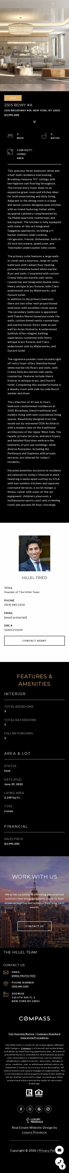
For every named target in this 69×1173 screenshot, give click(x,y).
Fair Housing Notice (21, 1033)
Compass (26, 1048)
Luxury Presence (34, 1132)
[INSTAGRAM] (30, 1109)
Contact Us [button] (34, 926)
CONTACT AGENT (34, 640)
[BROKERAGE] (48, 1109)
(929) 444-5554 (14, 604)
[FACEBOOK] (21, 1109)
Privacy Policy (49, 1150)
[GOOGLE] (39, 1109)
